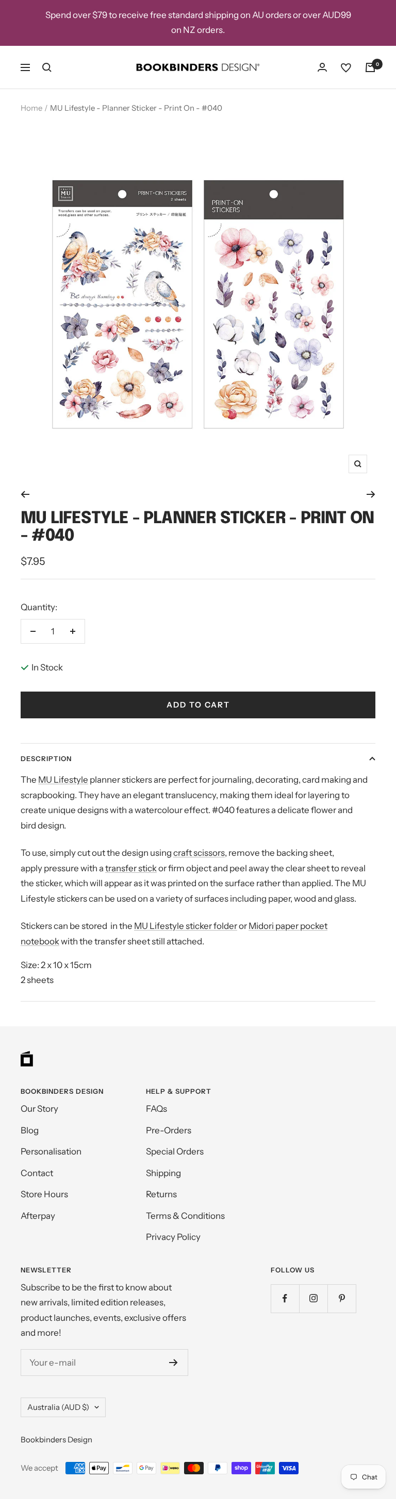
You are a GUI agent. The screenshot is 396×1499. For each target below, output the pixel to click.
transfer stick (131, 868)
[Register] (173, 1362)
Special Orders (175, 1151)
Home (31, 108)
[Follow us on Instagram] (313, 1298)
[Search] (47, 67)
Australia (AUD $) (58, 1407)
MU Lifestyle (63, 779)
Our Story (39, 1109)
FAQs (156, 1109)
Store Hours (44, 1194)
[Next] (371, 494)
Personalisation (51, 1151)
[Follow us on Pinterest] (341, 1298)
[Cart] (370, 67)
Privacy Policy (173, 1237)
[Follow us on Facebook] (285, 1298)
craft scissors (199, 853)
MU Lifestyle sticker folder (185, 926)
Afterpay (38, 1216)
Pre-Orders (168, 1130)
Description (46, 758)
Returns (161, 1194)
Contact (37, 1173)
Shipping (163, 1173)
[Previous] (25, 494)
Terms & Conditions (185, 1216)
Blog (30, 1130)
